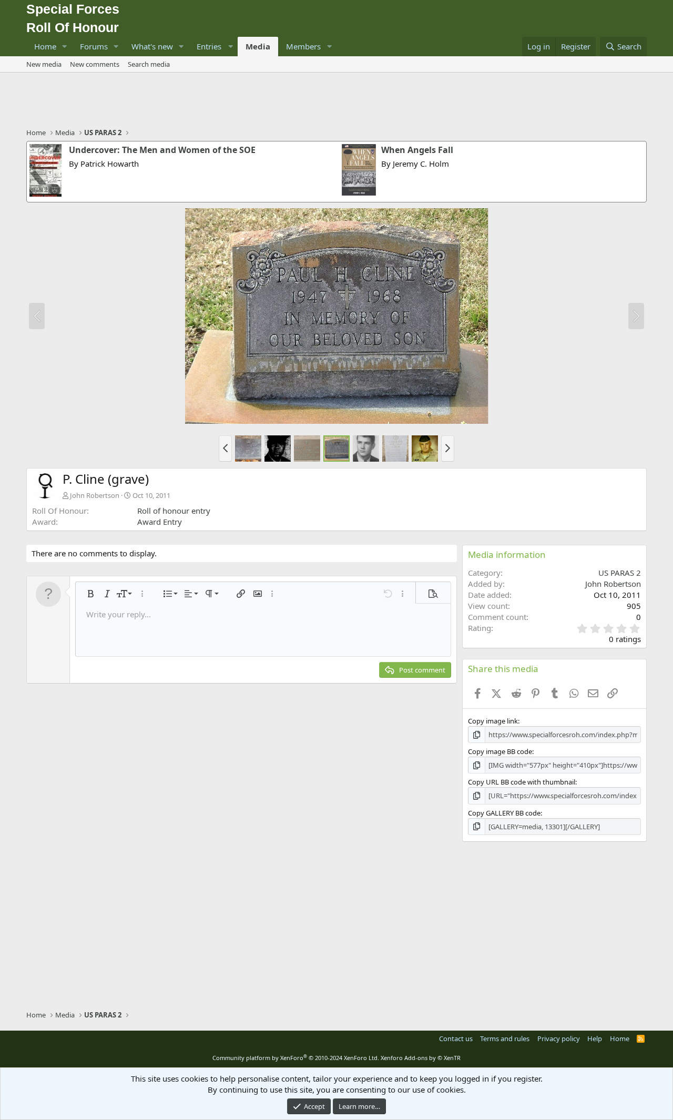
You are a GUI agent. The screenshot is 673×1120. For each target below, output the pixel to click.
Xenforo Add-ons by (421, 1058)
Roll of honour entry (173, 510)
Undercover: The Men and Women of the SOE (162, 150)
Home (45, 46)
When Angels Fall (417, 150)
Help (594, 1038)
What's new (152, 46)
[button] (64, 46)
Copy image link (493, 721)
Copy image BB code (500, 751)
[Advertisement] (336, 101)
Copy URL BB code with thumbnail (521, 782)
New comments (94, 64)
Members (303, 46)
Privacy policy (558, 1038)
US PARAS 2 (619, 572)
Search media (149, 64)
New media (44, 64)
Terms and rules (504, 1038)
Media (258, 46)
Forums (94, 46)
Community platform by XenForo (295, 1058)
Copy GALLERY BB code (504, 813)
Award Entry (159, 521)
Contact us (456, 1038)
